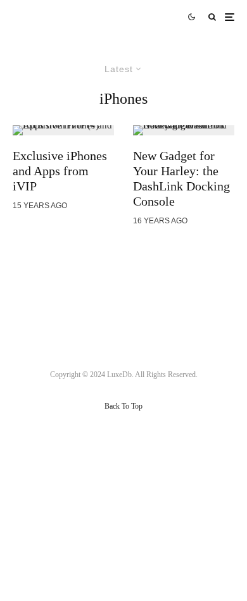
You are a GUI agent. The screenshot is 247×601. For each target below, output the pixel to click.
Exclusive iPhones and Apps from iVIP (60, 171)
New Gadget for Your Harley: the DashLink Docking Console (181, 178)
